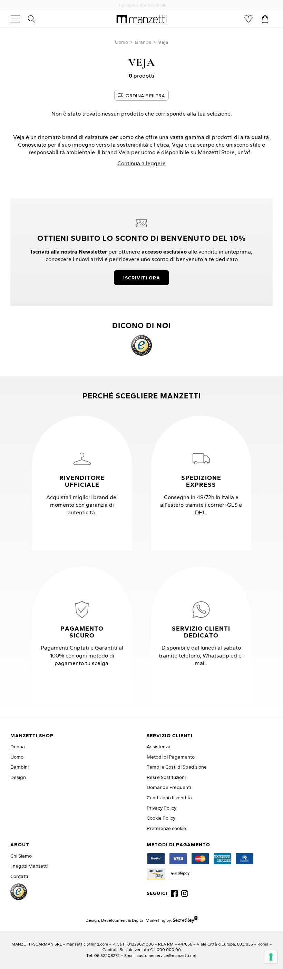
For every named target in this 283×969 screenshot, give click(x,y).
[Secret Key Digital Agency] (185, 919)
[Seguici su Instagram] (184, 893)
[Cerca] (35, 19)
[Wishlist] (248, 19)
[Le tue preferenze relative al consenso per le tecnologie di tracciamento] (270, 956)
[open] (18, 19)
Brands (143, 42)
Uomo (121, 42)
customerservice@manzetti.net (167, 955)
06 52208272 (107, 955)
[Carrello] (265, 19)
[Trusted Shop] (141, 345)
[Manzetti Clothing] (142, 18)
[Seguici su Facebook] (174, 893)
